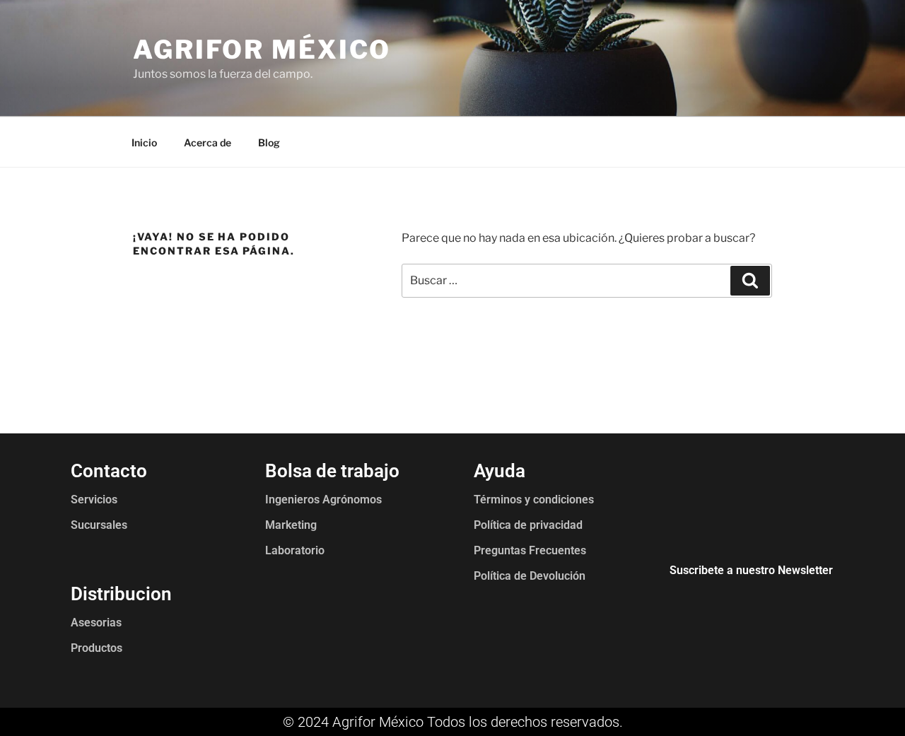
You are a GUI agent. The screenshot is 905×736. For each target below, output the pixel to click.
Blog (269, 142)
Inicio (144, 142)
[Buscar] (750, 281)
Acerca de (207, 142)
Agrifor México (262, 49)
